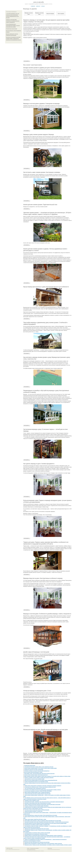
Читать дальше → (27, 99)
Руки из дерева (61, 13)
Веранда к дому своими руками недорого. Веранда (38, 134)
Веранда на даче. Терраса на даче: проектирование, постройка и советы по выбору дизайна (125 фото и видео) (48, 844)
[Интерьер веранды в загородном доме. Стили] (47, 714)
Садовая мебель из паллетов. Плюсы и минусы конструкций (37, 832)
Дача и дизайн (38, 2)
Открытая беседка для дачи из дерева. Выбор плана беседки (37, 793)
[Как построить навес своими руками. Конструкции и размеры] (47, 188)
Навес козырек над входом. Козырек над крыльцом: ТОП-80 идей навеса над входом (42, 804)
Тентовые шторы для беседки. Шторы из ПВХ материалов (37, 809)
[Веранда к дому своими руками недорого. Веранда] (47, 157)
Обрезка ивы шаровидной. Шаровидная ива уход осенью (37, 828)
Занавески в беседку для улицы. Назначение (33, 769)
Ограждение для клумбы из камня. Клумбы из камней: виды (37, 824)
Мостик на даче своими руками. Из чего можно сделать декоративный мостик (41, 780)
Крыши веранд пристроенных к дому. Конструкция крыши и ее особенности (46, 287)
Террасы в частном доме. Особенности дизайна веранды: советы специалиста (12, 21)
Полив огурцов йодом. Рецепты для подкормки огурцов (36, 781)
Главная (33, 6)
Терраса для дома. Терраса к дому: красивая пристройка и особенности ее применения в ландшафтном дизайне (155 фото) (45, 543)
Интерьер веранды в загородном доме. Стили (37, 691)
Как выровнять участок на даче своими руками (34, 779)
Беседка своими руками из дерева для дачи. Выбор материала (42, 68)
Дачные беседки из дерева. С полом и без (33, 811)
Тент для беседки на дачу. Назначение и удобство (35, 788)
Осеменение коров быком (11, 28)
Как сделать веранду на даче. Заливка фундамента (38, 463)
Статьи (43, 6)
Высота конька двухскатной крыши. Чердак (33, 772)
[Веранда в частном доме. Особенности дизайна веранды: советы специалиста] (47, 636)
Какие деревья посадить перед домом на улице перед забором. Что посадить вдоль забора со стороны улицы (47, 776)
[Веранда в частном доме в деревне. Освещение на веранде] (47, 118)
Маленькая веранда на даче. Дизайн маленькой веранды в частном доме (45, 729)
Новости (38, 6)
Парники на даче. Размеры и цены (32, 800)
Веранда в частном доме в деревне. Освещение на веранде (41, 103)
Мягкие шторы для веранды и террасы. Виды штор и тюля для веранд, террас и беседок (43, 843)
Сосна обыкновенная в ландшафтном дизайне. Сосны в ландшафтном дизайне (13, 25)
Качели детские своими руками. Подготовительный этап (40, 204)
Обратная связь (50, 848)
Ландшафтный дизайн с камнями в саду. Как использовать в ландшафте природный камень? (44, 801)
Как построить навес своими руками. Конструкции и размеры (41, 172)
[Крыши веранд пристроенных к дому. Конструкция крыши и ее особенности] (47, 297)
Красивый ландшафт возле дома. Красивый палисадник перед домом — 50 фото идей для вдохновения (47, 822)
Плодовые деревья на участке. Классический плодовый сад (36, 770)
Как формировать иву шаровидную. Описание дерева (36, 834)
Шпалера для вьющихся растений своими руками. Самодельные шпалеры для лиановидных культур (13, 38)
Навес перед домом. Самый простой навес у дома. (35, 819)
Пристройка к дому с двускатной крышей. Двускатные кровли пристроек (39, 773)
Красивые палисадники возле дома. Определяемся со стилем (38, 803)
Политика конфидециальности (31, 849)
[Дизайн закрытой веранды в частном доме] (47, 670)
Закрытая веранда (50, 13)
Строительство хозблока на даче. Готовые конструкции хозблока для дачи (40, 787)
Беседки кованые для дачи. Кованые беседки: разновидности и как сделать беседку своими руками (45, 823)
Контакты (28, 848)
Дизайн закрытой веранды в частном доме (36, 652)
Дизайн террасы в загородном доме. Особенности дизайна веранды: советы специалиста (43, 835)
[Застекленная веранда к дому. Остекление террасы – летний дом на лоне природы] (47, 449)
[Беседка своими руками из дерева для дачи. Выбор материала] (47, 89)
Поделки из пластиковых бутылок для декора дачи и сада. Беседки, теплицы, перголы (43, 789)
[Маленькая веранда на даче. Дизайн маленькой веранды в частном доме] (47, 741)
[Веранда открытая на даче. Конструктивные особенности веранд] (47, 598)
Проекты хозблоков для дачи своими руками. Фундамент (36, 805)
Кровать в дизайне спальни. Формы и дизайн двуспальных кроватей (39, 777)
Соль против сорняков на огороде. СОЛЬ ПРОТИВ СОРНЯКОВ (38, 791)
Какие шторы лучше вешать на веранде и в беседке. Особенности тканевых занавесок (43, 785)
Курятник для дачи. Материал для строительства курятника (37, 842)
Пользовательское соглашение (34, 848)
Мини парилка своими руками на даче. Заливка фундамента (37, 792)
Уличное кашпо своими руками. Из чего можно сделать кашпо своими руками (40, 768)
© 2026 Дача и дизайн (9, 848)
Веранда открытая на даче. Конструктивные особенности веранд (42, 578)
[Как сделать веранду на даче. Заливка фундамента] (47, 484)
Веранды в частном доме (29, 13)
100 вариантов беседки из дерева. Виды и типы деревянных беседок (38, 766)
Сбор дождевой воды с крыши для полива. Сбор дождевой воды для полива (41, 815)
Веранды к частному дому (39, 13)
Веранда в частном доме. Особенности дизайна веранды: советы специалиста (47, 614)
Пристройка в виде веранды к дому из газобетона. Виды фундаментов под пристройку (43, 820)
